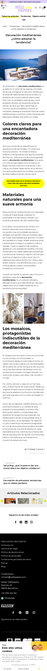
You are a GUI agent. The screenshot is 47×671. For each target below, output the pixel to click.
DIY (24, 20)
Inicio (5, 26)
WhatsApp (9, 598)
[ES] (2, 2)
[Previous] (2, 501)
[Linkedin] (26, 522)
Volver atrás (36, 453)
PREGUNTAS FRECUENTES (13, 541)
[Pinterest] (21, 522)
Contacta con (7, 545)
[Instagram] (31, 522)
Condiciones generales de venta (16, 559)
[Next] (45, 501)
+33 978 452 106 (9, 593)
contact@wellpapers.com (13, 577)
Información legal (9, 549)
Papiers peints (39, 16)
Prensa (4, 563)
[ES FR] (2, 2)
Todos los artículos (10, 16)
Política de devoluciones (12, 552)
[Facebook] (15, 522)
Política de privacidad (11, 556)
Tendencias (25, 16)
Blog (3, 566)
